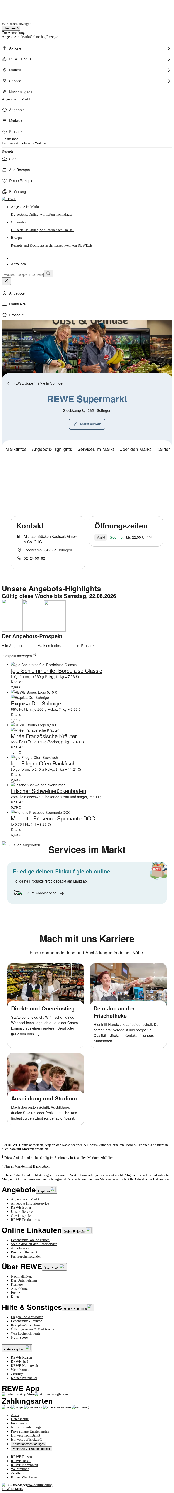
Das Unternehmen (24, 1280)
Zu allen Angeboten (23, 845)
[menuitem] (87, 48)
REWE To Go (21, 1361)
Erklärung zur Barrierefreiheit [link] (31, 1448)
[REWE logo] (9, 199)
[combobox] (23, 275)
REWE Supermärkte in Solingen (39, 383)
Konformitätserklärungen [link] (29, 1444)
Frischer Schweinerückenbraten (48, 791)
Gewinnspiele (21, 1216)
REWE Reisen (21, 1357)
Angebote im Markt (25, 1199)
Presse (15, 1293)
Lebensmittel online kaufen (30, 1240)
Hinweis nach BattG (25, 1435)
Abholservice (20, 1248)
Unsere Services (22, 1211)
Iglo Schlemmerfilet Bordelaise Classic (56, 670)
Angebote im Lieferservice (30, 1203)
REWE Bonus (21, 1207)
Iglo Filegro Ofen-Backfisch (43, 763)
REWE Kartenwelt (24, 1366)
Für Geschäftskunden (26, 1256)
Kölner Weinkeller (24, 1378)
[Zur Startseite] (17, 9)
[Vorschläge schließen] (6, 281)
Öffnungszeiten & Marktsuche (32, 1329)
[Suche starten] (48, 273)
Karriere (17, 1284)
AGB (15, 1415)
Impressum (19, 1423)
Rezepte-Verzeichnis (25, 1325)
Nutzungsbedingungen (27, 1427)
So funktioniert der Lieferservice (34, 1244)
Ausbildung (19, 1288)
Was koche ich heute (25, 1333)
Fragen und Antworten (27, 1317)
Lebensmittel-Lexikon (26, 1321)
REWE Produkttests (25, 1220)
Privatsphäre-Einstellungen (30, 1431)
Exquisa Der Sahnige (36, 703)
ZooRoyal (18, 1374)
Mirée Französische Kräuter (44, 736)
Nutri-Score (19, 1337)
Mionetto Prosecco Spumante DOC (53, 818)
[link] (91, 211)
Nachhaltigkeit (21, 1276)
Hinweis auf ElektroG (26, 1439)
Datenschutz (20, 1419)
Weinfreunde (20, 1370)
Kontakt (16, 1297)
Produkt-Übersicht (24, 1252)
